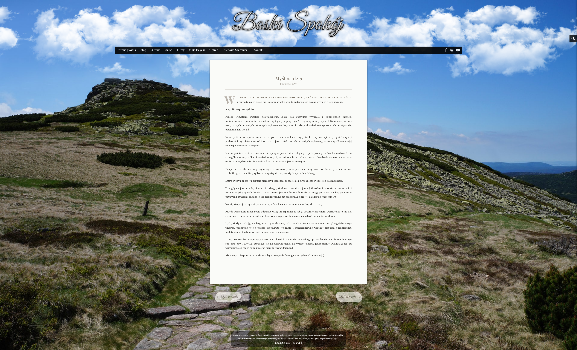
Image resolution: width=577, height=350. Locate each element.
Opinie (213, 50)
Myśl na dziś (288, 78)
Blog (143, 50)
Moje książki (197, 50)
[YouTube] (457, 50)
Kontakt (258, 50)
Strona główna (127, 50)
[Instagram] (451, 50)
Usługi (169, 50)
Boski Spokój (282, 342)
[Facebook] (445, 50)
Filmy (181, 50)
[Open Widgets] (573, 38)
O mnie (155, 50)
